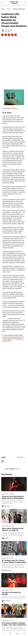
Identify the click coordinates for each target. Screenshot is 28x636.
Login (6, 468)
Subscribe (11, 468)
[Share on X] (6, 35)
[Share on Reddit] (15, 35)
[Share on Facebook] (2, 35)
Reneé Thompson (13, 108)
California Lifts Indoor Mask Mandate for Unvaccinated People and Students (13, 337)
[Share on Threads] (9, 35)
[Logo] (14, 2)
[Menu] (1, 2)
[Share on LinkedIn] (12, 35)
